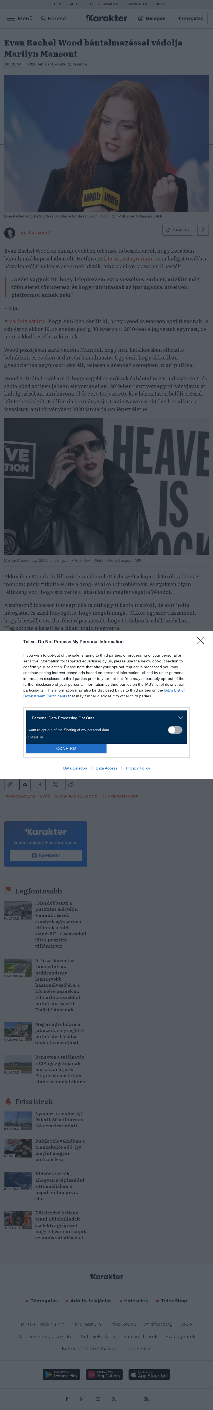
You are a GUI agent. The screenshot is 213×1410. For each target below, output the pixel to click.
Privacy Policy (138, 768)
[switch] (175, 730)
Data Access (106, 768)
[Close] (202, 642)
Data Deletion (75, 768)
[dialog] (106, 705)
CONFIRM (66, 748)
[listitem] (104, 718)
